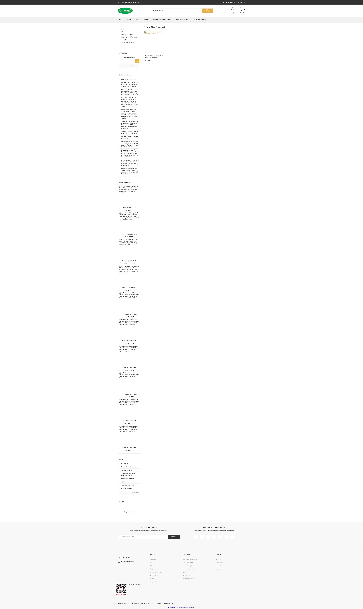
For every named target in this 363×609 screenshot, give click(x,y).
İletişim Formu (154, 569)
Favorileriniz (219, 566)
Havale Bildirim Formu (156, 572)
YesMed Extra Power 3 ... (129, 421)
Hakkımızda (186, 575)
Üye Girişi (152, 562)
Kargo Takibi (153, 575)
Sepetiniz (218, 569)
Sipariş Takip (219, 562)
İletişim (152, 578)
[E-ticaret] (181, 608)
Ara (137, 61)
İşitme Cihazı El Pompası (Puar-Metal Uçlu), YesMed (154, 56)
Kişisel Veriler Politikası (189, 569)
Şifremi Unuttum (154, 566)
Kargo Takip (241, 2)
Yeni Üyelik (153, 559)
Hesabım (218, 559)
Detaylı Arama (134, 66)
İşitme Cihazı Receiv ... (129, 287)
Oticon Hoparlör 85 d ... (129, 261)
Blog (184, 572)
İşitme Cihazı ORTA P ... (129, 234)
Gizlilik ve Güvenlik (188, 562)
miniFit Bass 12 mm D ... (129, 207)
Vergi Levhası (154, 582)
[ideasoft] (171, 608)
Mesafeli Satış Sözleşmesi (190, 559)
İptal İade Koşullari (188, 566)
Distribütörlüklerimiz (229, 2)
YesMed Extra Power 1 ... (129, 314)
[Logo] (125, 10)
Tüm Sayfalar (134, 493)
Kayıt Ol (173, 537)
